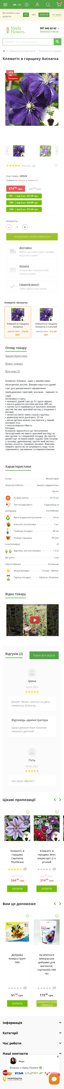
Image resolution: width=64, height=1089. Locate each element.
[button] (37, 4)
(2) (33, 165)
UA (14, 4)
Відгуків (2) (12, 371)
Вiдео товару (14, 364)
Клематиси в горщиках (51, 50)
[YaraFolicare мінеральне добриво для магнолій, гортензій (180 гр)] (47, 934)
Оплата (24, 266)
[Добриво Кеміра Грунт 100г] (17, 934)
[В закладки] (27, 812)
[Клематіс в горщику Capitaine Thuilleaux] (17, 830)
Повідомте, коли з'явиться (32, 236)
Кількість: (12, 221)
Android (44, 14)
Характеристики (16, 356)
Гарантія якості (29, 284)
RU (19, 4)
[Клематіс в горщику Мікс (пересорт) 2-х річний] (47, 830)
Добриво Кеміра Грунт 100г (17, 958)
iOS (26, 14)
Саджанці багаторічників (22, 50)
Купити (17, 888)
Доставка (25, 247)
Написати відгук (44, 655)
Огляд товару (16, 348)
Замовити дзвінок (49, 31)
